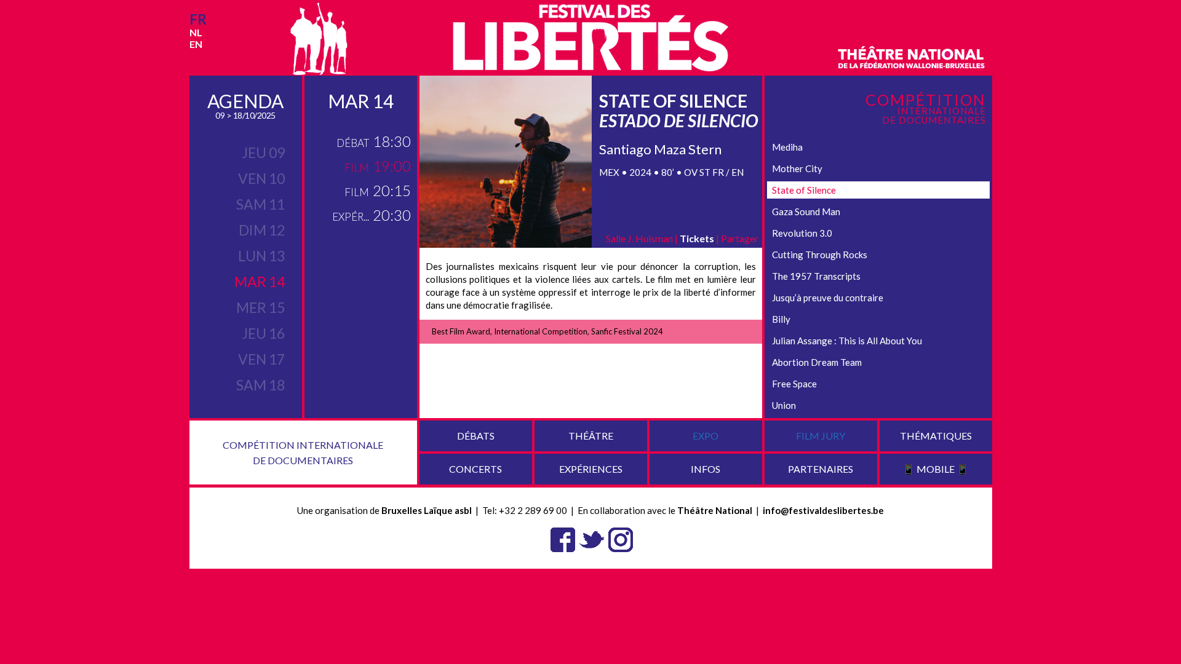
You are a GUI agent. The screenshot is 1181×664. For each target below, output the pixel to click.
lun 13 (261, 255)
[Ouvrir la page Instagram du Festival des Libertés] (620, 538)
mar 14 (259, 281)
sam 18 (260, 384)
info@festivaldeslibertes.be (823, 510)
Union (784, 405)
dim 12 (262, 229)
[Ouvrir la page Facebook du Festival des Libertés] (563, 538)
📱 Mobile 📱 (935, 469)
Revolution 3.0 (802, 233)
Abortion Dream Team (817, 362)
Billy (781, 319)
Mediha (787, 146)
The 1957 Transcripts (816, 276)
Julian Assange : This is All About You (847, 340)
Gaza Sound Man (806, 211)
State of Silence (804, 190)
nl (195, 32)
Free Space (794, 383)
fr (198, 19)
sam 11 (260, 204)
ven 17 (261, 359)
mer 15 (260, 307)
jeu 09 (263, 152)
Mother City (797, 168)
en (195, 44)
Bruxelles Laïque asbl (426, 510)
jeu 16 (263, 333)
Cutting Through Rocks (819, 254)
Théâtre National (714, 510)
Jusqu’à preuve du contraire (827, 297)
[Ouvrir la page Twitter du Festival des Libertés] (591, 538)
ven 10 (261, 178)
